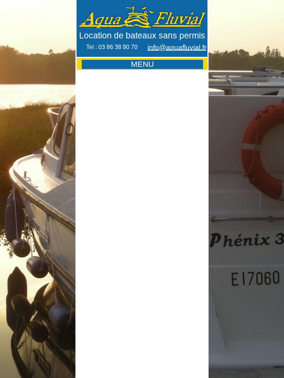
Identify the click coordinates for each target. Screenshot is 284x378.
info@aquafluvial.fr (177, 47)
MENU (142, 64)
